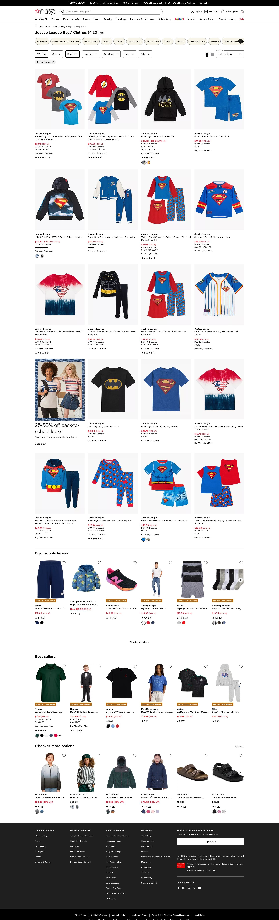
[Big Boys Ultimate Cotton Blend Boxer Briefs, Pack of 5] (193, 579)
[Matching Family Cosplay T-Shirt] (113, 389)
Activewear (42, 41)
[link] (60, 145)
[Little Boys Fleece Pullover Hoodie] (166, 99)
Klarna (37, 841)
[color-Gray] (214, 622)
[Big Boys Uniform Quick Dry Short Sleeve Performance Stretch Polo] (51, 682)
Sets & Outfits (134, 41)
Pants (119, 41)
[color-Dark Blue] (37, 622)
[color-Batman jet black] (143, 162)
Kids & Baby (45, 27)
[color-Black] (42, 622)
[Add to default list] (64, 563)
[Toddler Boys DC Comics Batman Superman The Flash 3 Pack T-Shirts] (60, 99)
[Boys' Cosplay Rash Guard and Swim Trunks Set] (166, 483)
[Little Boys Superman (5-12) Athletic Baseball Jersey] (219, 294)
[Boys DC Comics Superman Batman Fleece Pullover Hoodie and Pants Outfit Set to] (60, 483)
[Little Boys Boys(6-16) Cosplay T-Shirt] (166, 389)
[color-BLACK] (108, 726)
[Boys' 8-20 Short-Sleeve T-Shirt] (122, 682)
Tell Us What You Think (115, 893)
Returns (38, 857)
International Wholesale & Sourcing (155, 857)
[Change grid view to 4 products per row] (207, 55)
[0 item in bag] (242, 12)
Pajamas (107, 41)
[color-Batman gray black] (148, 539)
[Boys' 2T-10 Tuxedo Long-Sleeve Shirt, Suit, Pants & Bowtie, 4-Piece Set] (86, 682)
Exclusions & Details (195, 870)
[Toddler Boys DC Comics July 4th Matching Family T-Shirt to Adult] (219, 389)
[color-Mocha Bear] (113, 811)
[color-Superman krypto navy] (37, 256)
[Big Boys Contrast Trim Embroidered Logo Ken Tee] (157, 579)
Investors (144, 852)
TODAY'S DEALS (76, 3)
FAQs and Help (41, 836)
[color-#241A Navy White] (77, 807)
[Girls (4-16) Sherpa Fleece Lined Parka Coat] (157, 772)
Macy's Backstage (113, 852)
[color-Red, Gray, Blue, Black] (183, 622)
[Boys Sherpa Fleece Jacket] (122, 772)
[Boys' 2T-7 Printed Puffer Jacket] (86, 579)
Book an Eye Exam (113, 888)
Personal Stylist (112, 867)
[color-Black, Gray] (179, 622)
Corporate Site (147, 846)
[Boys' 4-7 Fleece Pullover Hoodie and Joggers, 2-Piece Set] (228, 682)
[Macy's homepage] (36, 27)
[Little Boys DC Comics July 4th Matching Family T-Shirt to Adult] (60, 294)
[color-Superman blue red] (143, 539)
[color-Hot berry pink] (148, 811)
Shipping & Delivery (43, 862)
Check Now (211, 870)
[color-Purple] (157, 811)
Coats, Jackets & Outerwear (65, 41)
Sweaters (214, 41)
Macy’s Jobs (146, 862)
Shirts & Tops (152, 41)
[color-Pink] (153, 811)
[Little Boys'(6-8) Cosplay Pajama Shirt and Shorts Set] (219, 483)
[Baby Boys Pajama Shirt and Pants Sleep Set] (113, 483)
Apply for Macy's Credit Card (82, 836)
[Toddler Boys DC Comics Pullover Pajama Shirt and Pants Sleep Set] (166, 199)
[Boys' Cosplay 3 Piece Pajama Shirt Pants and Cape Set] (166, 294)
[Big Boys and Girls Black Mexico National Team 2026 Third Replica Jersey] (193, 682)
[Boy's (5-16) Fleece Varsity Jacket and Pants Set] (113, 199)
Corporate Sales (147, 841)
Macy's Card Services (79, 857)
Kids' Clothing (59, 27)
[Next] (81, 99)
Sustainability (146, 878)
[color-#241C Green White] (72, 807)
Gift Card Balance (77, 852)
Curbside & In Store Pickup (117, 836)
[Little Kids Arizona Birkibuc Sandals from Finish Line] (193, 772)
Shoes (168, 41)
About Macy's (146, 836)
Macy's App (110, 846)
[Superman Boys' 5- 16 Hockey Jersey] (219, 199)
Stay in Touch (111, 872)
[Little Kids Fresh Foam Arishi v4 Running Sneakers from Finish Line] (122, 579)
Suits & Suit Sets (197, 41)
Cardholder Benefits (78, 841)
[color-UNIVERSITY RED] (117, 726)
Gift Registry (111, 899)
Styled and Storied (149, 883)
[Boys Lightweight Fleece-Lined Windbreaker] (51, 772)
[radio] (143, 162)
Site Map (145, 872)
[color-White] (143, 622)
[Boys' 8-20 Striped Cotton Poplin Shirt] (86, 772)
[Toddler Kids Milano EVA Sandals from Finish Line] (228, 772)
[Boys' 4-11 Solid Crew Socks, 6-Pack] (228, 579)
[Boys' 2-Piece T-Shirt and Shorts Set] (219, 99)
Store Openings (112, 883)
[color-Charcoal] (219, 622)
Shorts (180, 41)
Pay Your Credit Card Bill (80, 862)
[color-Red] (148, 622)
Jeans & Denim (91, 41)
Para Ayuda (39, 852)
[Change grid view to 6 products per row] (212, 54)
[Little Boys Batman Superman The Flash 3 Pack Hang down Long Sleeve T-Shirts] (113, 99)
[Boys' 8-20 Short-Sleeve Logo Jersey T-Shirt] (157, 682)
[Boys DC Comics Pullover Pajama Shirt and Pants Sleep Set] (113, 294)
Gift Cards (74, 846)
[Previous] (38, 99)
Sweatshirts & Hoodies (234, 41)
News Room (146, 867)
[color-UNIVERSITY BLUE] (113, 726)
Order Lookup (40, 846)
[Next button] (240, 41)
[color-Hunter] (37, 735)
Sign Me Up (210, 841)
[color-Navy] (153, 622)
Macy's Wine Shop (113, 862)
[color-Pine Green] (108, 811)
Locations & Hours (113, 841)
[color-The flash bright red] (148, 162)
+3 (60, 735)
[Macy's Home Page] (45, 12)
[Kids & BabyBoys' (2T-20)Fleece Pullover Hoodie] (60, 199)
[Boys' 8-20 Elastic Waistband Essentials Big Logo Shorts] (51, 579)
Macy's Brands (112, 857)
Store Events (111, 878)
